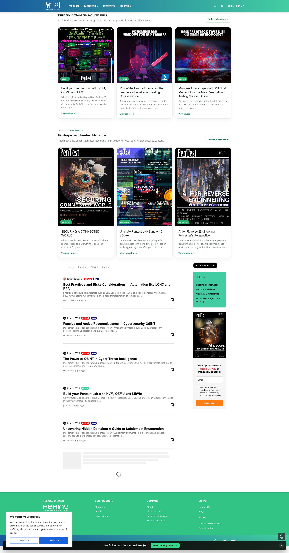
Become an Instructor (207, 284)
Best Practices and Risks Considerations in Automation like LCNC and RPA (117, 286)
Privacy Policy (206, 527)
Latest (71, 267)
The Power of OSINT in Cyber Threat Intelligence (100, 358)
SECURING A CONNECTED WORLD (80, 233)
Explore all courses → (218, 19)
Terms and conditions (210, 523)
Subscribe (209, 403)
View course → (68, 113)
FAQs (201, 511)
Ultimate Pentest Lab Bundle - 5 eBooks (141, 233)
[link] (144, 545)
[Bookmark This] (172, 299)
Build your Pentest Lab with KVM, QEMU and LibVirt (83, 90)
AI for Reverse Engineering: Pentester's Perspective (197, 233)
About (150, 506)
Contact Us (204, 506)
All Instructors (154, 511)
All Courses (100, 506)
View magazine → (69, 253)
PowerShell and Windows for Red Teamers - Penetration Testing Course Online (142, 92)
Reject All (24, 540)
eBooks (99, 511)
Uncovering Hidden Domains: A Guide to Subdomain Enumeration (113, 428)
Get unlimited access (205, 265)
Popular (82, 267)
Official (94, 267)
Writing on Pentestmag (207, 293)
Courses (106, 267)
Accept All (54, 540)
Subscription (101, 515)
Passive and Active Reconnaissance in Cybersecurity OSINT (109, 323)
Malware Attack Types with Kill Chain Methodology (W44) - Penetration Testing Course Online (203, 92)
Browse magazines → (218, 139)
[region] (39, 529)
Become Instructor (156, 520)
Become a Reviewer (206, 289)
